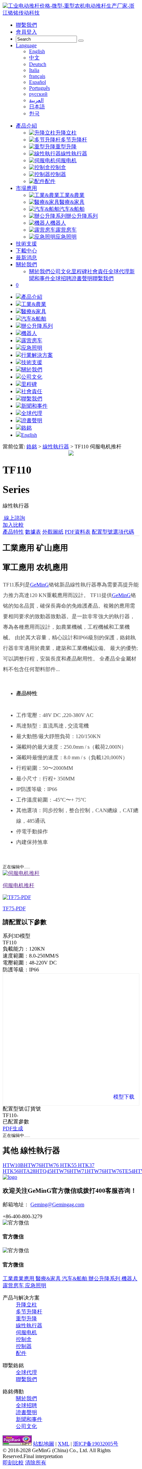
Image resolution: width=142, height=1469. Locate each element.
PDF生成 (13, 1128)
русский (38, 94)
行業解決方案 (37, 355)
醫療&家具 (72, 202)
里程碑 (79, 271)
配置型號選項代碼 (113, 532)
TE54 (128, 1171)
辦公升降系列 (82, 216)
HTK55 (68, 1165)
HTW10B (13, 1165)
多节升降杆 (74, 139)
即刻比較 (13, 1462)
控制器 (58, 174)
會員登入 (26, 32)
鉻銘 (26, 428)
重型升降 (66, 146)
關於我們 (26, 264)
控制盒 (58, 167)
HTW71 (78, 1171)
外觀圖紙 (52, 532)
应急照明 (66, 237)
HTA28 (27, 1171)
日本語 (37, 106)
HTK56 (11, 1171)
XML (63, 1444)
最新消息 (26, 257)
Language (26, 45)
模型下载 (123, 1097)
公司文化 (60, 271)
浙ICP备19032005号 (95, 1444)
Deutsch (37, 64)
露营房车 (66, 230)
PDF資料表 (77, 532)
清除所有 (35, 1462)
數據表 (33, 532)
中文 (34, 57)
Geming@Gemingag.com (57, 1204)
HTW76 (32, 1165)
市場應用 (26, 188)
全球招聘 (60, 278)
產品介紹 (26, 126)
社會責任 (97, 271)
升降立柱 (66, 132)
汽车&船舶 (72, 209)
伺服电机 (66, 160)
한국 (34, 113)
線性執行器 (74, 153)
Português (39, 88)
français (37, 76)
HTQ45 (43, 1171)
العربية (36, 100)
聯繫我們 (26, 25)
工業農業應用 (18, 1278)
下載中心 (26, 250)
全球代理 (118, 271)
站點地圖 (43, 1444)
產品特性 (13, 532)
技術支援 (26, 243)
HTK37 (85, 1165)
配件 (50, 181)
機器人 (58, 223)
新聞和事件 (34, 406)
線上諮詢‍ (14, 518)
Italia (34, 70)
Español (37, 82)
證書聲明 (81, 278)
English (37, 51)
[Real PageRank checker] (17, 1444)
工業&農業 (72, 195)
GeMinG (39, 584)
